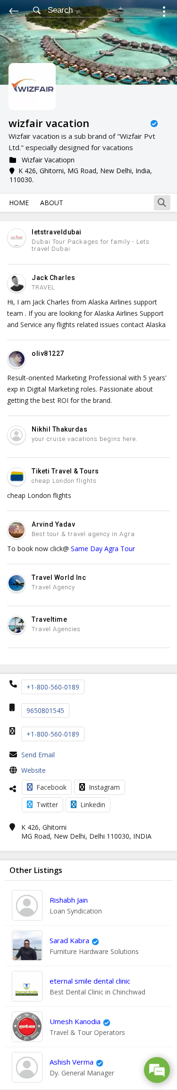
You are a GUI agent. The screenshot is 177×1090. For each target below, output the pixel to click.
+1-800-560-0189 (52, 686)
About (51, 202)
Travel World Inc (59, 577)
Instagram (104, 787)
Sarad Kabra (69, 940)
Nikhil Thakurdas (59, 429)
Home (19, 202)
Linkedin (92, 804)
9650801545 (45, 710)
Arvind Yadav (53, 524)
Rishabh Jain (69, 900)
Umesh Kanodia (75, 1021)
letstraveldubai (57, 232)
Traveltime (49, 619)
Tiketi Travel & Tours (65, 471)
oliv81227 (48, 353)
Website (33, 770)
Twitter (47, 804)
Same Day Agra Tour (103, 548)
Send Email (38, 754)
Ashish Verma (71, 1061)
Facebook (51, 787)
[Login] (164, 13)
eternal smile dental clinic (90, 981)
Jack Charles (53, 277)
